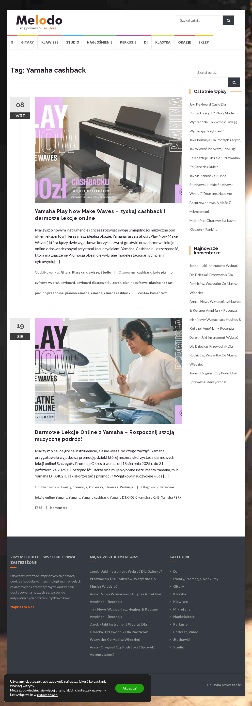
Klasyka (163, 42)
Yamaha (96, 293)
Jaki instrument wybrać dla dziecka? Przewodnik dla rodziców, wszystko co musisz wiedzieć (126, 579)
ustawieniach (47, 695)
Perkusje (128, 42)
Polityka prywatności (224, 685)
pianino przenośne (49, 293)
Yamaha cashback (117, 293)
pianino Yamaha (77, 293)
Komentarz (58, 508)
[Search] (228, 20)
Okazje (184, 42)
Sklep (204, 42)
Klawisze (50, 42)
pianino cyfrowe (135, 283)
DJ (146, 42)
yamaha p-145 (149, 497)
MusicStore (47, 28)
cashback (144, 272)
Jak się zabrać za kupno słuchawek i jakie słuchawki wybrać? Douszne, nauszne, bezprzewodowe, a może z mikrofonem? (211, 194)
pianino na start (161, 283)
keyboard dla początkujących (99, 283)
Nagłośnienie (99, 42)
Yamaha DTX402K (123, 497)
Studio (72, 42)
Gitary (27, 42)
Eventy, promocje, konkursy (82, 487)
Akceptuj (130, 688)
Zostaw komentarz (152, 293)
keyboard (68, 283)
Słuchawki (181, 639)
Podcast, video (185, 632)
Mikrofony (181, 609)
